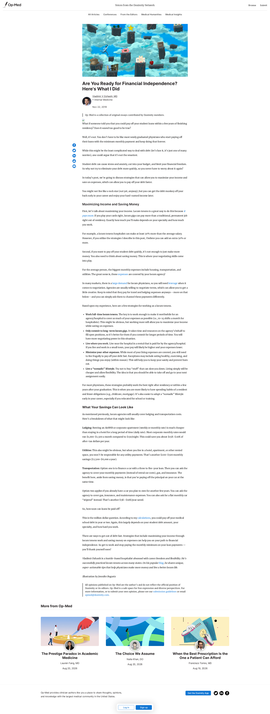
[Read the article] (70, 631)
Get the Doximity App (198, 693)
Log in (126, 707)
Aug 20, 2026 (59, 668)
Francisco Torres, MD (200, 663)
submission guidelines (164, 591)
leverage (172, 283)
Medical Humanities (151, 14)
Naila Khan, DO (135, 659)
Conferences (110, 14)
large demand (119, 283)
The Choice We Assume (135, 654)
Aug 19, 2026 (189, 668)
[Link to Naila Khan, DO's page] (135, 645)
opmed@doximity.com (97, 595)
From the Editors (129, 14)
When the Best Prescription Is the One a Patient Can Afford (200, 656)
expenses (123, 274)
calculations (144, 517)
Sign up (144, 707)
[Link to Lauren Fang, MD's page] (70, 645)
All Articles (93, 14)
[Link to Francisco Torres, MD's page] (200, 645)
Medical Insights (173, 14)
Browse (252, 5)
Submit (263, 5)
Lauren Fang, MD (69, 663)
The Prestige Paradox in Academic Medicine (69, 656)
